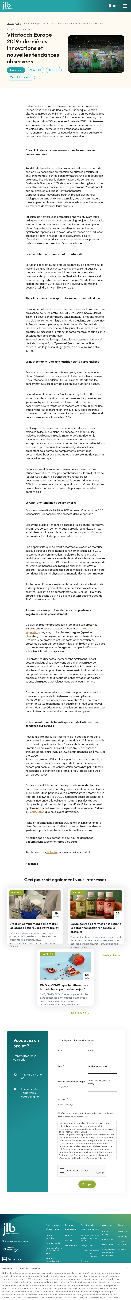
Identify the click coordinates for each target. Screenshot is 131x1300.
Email (61, 1066)
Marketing (16, 70)
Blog (18, 23)
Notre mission (106, 1232)
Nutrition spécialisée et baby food (52, 1261)
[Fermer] (127, 1267)
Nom (60, 1050)
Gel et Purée (71, 1245)
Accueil (10, 23)
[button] (113, 6)
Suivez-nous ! (15, 1259)
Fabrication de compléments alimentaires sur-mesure (108, 1249)
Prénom (92, 1050)
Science (53, 70)
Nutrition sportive (50, 1236)
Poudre (68, 1235)
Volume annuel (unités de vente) (100, 1082)
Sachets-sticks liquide (85, 1238)
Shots (93, 1245)
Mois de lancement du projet (72, 1081)
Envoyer (87, 1184)
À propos (107, 1225)
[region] (65, 1281)
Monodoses (86, 1250)
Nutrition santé (53, 1243)
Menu (124, 6)
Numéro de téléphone (98, 1066)
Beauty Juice (36, 812)
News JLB (35, 70)
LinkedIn (51, 852)
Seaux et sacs (85, 1262)
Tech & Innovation (20, 77)
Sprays (84, 1245)
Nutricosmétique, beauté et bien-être (54, 1251)
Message (63, 1099)
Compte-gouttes (94, 1236)
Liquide (68, 1240)
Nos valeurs (107, 1239)
